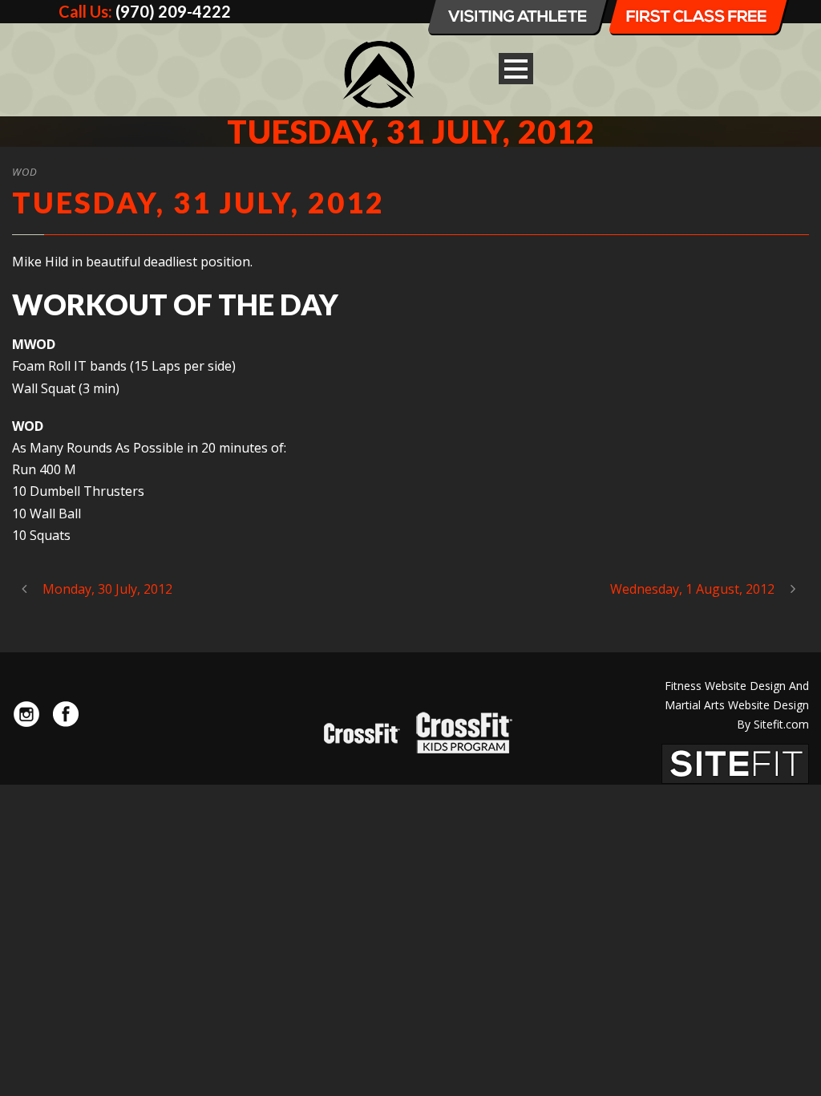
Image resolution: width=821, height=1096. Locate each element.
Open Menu (516, 68)
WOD (25, 171)
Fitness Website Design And (737, 685)
